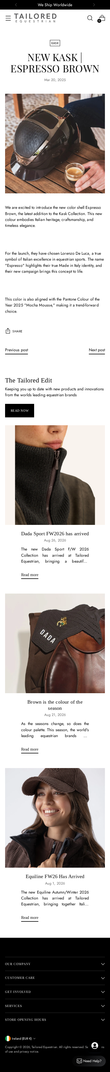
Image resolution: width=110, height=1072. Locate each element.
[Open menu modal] (8, 18)
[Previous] (16, 5)
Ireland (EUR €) (22, 1038)
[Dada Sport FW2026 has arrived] (55, 475)
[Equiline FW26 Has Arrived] (55, 818)
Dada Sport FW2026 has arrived (55, 533)
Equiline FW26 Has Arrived (55, 876)
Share (17, 331)
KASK (55, 43)
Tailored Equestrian (44, 1047)
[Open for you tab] (95, 1045)
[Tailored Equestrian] (35, 18)
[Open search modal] (90, 18)
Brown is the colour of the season (55, 705)
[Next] (94, 5)
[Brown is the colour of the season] (55, 643)
